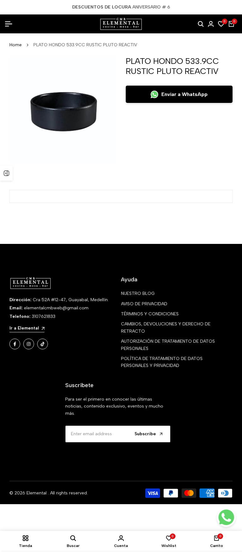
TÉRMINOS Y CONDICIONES (150, 314)
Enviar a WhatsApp (184, 94)
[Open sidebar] (6, 173)
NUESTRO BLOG (138, 293)
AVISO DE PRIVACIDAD (144, 304)
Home (15, 45)
